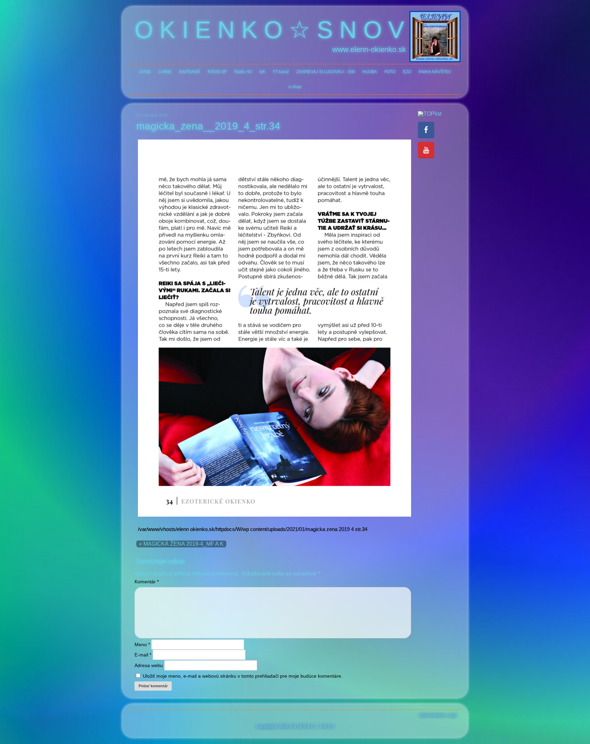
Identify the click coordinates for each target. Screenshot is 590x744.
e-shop (295, 86)
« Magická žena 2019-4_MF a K (181, 544)
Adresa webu (149, 665)
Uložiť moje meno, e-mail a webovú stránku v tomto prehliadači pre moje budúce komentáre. (242, 676)
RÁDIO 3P (217, 71)
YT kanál (280, 71)
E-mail (143, 654)
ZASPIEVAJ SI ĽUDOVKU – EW (325, 71)
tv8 (262, 71)
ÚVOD (145, 71)
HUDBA (369, 71)
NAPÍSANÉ (189, 71)
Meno (142, 644)
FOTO (389, 71)
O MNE (165, 71)
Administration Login (438, 715)
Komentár (147, 581)
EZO (407, 71)
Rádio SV (243, 71)
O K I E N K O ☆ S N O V (269, 30)
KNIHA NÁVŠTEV (435, 71)
